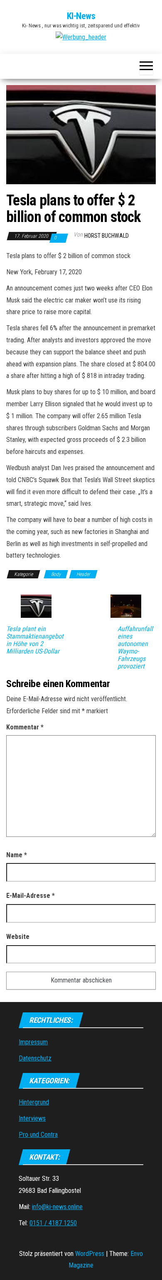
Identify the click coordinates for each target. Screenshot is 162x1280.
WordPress (89, 1254)
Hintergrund (34, 1102)
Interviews (32, 1118)
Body (56, 574)
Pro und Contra (38, 1135)
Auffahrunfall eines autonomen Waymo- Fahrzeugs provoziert (135, 647)
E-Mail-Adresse (30, 896)
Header (83, 574)
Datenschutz (35, 1058)
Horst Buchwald (106, 235)
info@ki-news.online (57, 1207)
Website (17, 937)
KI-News (81, 16)
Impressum (33, 1042)
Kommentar (25, 727)
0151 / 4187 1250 (53, 1223)
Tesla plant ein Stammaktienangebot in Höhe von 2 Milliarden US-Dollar (35, 640)
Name (16, 855)
